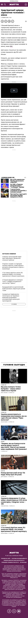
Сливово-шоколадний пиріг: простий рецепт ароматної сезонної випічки (12, 258)
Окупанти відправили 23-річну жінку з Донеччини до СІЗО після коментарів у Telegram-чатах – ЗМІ (14, 501)
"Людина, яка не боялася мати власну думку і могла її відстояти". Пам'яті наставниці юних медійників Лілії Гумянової (14, 446)
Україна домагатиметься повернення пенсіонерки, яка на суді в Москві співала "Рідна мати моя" (14, 417)
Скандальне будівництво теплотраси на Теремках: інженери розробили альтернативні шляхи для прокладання (11, 297)
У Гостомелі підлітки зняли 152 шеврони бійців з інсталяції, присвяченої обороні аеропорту (13, 274)
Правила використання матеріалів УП (14, 560)
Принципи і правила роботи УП (10, 562)
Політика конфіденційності (19, 558)
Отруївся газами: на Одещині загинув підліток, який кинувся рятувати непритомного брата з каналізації (13, 266)
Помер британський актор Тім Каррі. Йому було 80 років (13, 474)
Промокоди (23, 562)
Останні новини (9, 254)
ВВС (11, 46)
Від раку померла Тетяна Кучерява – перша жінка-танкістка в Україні (11, 389)
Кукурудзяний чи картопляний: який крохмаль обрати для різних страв (13, 288)
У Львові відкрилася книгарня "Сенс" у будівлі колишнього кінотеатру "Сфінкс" (12, 281)
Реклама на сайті (5, 558)
